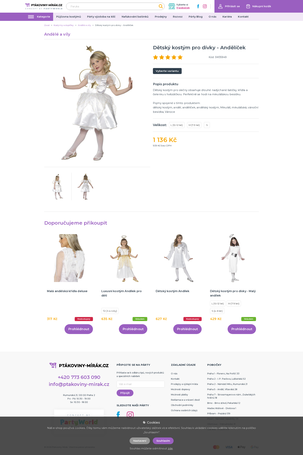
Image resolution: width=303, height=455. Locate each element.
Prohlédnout (78, 329)
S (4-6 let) (217, 310)
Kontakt (243, 16)
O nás (212, 16)
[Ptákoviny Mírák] (43, 6)
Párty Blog (196, 16)
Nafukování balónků (135, 16)
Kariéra (227, 16)
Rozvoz (178, 16)
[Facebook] (198, 6)
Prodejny (161, 16)
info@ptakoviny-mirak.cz (79, 384)
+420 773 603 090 (79, 377)
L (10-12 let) (177, 125)
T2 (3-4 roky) (110, 310)
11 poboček (183, 7)
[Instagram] (205, 6)
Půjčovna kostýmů (68, 16)
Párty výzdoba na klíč (101, 16)
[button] (229, 6)
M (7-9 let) (194, 125)
